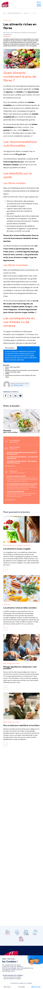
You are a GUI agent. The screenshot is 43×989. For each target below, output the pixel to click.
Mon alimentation (14, 13)
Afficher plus (10, 466)
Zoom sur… (27, 13)
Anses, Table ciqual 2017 (12, 367)
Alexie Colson (18, 385)
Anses (7, 369)
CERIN (7, 374)
